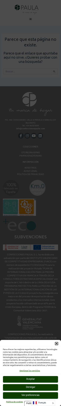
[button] (56, 343)
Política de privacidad (34, 402)
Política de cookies (14, 402)
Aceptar (30, 379)
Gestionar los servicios (30, 371)
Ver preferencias (30, 395)
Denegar (30, 387)
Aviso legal (50, 402)
